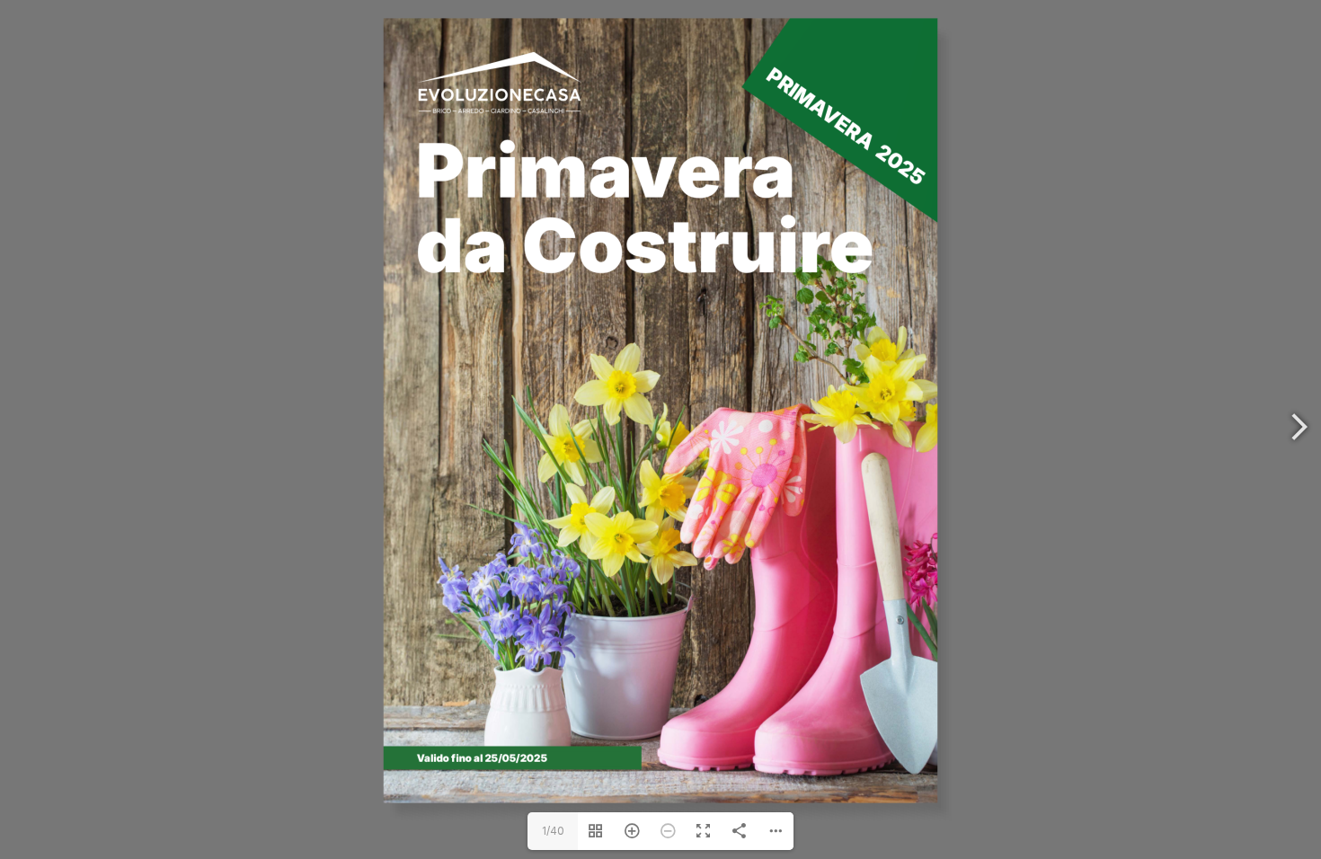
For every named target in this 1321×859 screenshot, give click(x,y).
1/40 (553, 830)
